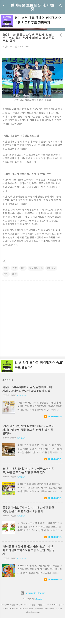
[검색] (61, 6)
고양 (14, 268)
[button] (61, 35)
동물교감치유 (36, 268)
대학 (23, 268)
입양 (6, 274)
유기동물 (51, 268)
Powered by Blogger (34, 593)
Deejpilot (39, 599)
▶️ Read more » (53, 416)
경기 (6, 268)
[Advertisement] (32, 319)
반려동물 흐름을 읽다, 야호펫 (32, 7)
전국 (14, 274)
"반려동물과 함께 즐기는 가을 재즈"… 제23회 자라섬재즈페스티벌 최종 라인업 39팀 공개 (28, 550)
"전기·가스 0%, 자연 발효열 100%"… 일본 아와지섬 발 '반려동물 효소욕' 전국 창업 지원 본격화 (28, 429)
